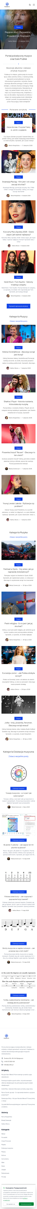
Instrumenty (5, 1159)
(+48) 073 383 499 (9, 1061)
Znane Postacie (6, 1141)
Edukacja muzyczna (18, 788)
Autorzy (4, 1112)
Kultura (3, 1155)
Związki (3, 1169)
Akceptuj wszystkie (26, 1204)
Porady (3, 1177)
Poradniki (4, 1137)
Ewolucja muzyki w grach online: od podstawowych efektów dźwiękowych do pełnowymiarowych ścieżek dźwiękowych (17, 1083)
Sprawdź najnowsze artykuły (18, 306)
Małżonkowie (5, 1173)
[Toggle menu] (34, 5)
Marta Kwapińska (6, 1117)
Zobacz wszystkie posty (18, 321)
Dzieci (3, 1166)
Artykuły (5, 1070)
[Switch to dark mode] (30, 5)
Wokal (3, 1134)
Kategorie (5, 1129)
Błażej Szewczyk (6, 1120)
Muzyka (18, 565)
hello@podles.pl (8, 1064)
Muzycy (18, 27)
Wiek (2, 1162)
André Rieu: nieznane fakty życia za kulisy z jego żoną (16, 1089)
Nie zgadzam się (11, 1204)
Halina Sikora (5, 1124)
